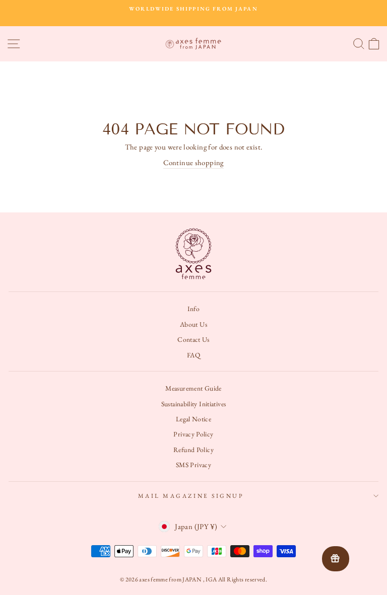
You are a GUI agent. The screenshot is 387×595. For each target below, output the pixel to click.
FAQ (193, 354)
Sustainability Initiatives (193, 403)
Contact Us (193, 339)
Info (193, 308)
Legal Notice (193, 418)
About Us (193, 324)
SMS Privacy (193, 464)
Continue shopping (193, 162)
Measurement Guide (193, 388)
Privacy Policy (193, 433)
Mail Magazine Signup (191, 496)
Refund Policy (193, 449)
